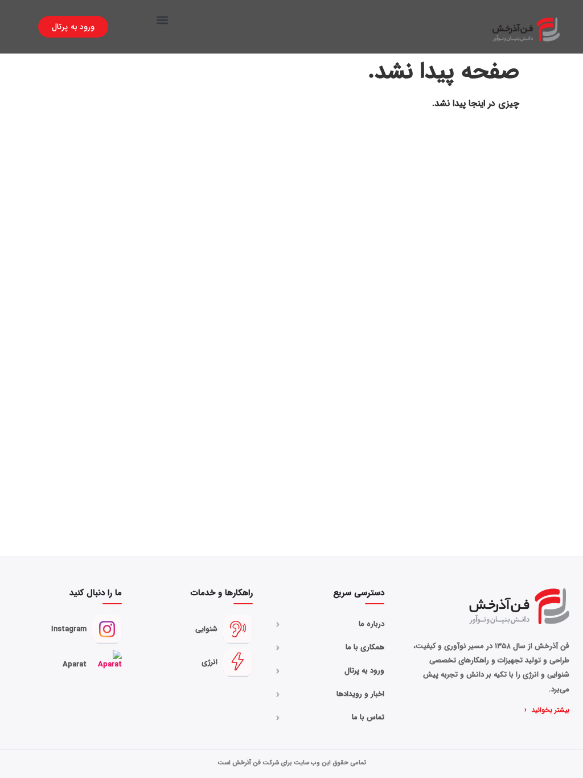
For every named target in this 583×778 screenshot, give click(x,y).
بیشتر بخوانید (546, 710)
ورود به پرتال (330, 670)
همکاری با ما (330, 647)
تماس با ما (330, 717)
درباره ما (330, 624)
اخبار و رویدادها (330, 694)
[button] (162, 19)
